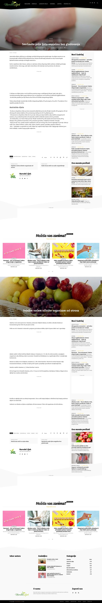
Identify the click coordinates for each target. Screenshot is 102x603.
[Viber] (63, 157)
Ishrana (73, 69)
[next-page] (52, 271)
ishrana (33, 156)
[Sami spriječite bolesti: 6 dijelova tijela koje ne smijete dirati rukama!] (42, 575)
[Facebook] (90, 3)
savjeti (11, 158)
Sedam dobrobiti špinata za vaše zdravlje (54, 567)
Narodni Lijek (42, 47)
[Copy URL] (66, 157)
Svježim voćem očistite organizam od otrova (22, 166)
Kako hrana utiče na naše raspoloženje (52, 165)
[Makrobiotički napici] (82, 192)
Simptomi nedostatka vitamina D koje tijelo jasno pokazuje (88, 261)
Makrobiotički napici (78, 201)
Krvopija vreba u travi (52, 559)
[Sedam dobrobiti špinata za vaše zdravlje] (42, 568)
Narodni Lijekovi (75, 199)
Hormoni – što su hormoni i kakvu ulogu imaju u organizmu (13, 261)
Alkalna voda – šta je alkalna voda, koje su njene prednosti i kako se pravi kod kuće (82, 137)
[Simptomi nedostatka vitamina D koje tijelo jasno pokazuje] (88, 251)
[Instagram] (92, 3)
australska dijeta (17, 156)
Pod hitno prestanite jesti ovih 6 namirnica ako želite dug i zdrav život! (81, 181)
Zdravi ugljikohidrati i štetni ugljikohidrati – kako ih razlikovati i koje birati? (80, 73)
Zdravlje (51, 38)
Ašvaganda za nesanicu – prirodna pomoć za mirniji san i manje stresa (82, 61)
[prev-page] (49, 271)
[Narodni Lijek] (37, 48)
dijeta (30, 156)
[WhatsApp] (60, 157)
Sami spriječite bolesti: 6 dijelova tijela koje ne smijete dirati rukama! (55, 574)
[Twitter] (94, 3)
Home (11, 52)
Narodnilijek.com (18, 601)
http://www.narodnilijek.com (24, 175)
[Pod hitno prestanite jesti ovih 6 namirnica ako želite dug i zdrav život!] (82, 171)
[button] (97, 3)
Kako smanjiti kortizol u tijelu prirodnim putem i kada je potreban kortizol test (81, 150)
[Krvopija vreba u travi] (42, 561)
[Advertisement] (39, 82)
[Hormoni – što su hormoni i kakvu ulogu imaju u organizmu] (14, 251)
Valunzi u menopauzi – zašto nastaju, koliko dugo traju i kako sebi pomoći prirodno (81, 99)
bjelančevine (24, 156)
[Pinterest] (57, 157)
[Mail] (24, 178)
